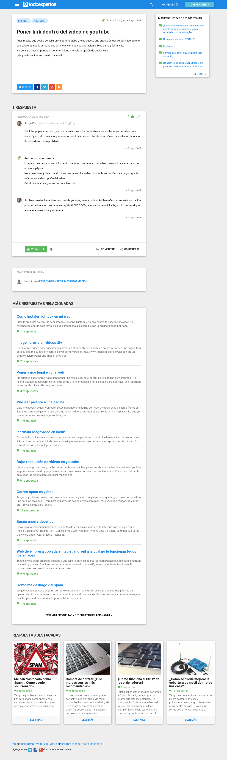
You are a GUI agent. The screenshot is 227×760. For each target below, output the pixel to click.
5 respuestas (29, 480)
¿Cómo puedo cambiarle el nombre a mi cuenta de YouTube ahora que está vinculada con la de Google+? (183, 29)
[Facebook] (35, 749)
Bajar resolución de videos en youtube (48, 462)
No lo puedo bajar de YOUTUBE (179, 39)
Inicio (15, 744)
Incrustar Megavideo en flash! (41, 432)
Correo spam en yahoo (35, 492)
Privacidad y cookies (92, 744)
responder (46, 281)
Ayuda (39, 744)
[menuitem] (37, 87)
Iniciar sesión (170, 4)
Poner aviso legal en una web (40, 372)
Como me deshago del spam (40, 585)
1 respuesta (28, 331)
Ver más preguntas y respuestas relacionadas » (79, 615)
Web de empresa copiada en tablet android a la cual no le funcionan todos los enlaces (76, 553)
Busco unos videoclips (35, 521)
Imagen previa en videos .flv (39, 342)
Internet (22, 20)
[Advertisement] (79, 69)
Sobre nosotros (26, 744)
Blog (46, 744)
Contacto (54, 744)
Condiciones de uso (70, 744)
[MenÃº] (17, 4)
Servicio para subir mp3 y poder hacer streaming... (182, 54)
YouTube (39, 20)
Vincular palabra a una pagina (40, 402)
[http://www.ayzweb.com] (69, 123)
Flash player (169, 46)
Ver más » (200, 74)
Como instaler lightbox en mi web (43, 316)
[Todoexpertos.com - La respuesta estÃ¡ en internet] (39, 4)
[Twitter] (29, 749)
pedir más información (71, 281)
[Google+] (40, 749)
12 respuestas (30, 510)
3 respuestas (29, 391)
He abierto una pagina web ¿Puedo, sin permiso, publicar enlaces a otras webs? (184, 65)
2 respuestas (29, 361)
